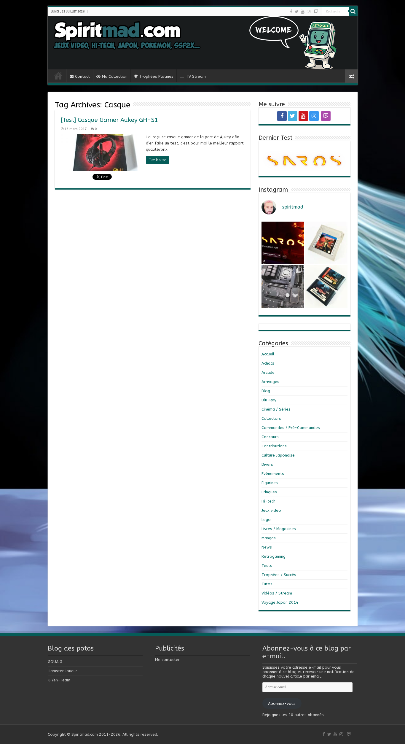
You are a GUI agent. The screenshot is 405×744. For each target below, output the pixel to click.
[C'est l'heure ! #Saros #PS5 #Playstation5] (283, 243)
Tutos (267, 584)
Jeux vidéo (271, 510)
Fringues (269, 492)
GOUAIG (55, 661)
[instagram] (308, 11)
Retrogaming (274, 556)
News (267, 547)
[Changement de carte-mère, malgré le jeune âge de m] (283, 286)
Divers (267, 464)
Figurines (270, 483)
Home (58, 75)
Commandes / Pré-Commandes (291, 427)
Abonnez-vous (282, 703)
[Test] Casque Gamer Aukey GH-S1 (109, 120)
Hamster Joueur (62, 671)
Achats (268, 363)
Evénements (273, 473)
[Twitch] (316, 11)
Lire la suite (157, 160)
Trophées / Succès (279, 575)
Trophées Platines (156, 76)
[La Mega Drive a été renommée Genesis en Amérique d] (326, 286)
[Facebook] (291, 11)
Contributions (274, 446)
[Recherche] (353, 11)
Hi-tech (268, 501)
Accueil (268, 354)
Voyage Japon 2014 (280, 602)
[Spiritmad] (203, 42)
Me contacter (167, 659)
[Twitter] (296, 11)
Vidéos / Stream (277, 593)
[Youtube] (302, 11)
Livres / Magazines (279, 529)
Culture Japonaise (278, 455)
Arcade (268, 372)
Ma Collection (114, 76)
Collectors (271, 418)
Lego (266, 519)
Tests (267, 565)
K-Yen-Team (59, 680)
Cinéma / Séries (276, 409)
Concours (270, 437)
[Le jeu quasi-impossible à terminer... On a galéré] (326, 243)
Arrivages (270, 381)
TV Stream (196, 76)
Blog (266, 391)
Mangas (269, 538)
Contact (82, 76)
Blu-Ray (269, 400)
